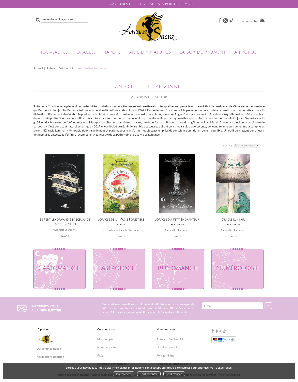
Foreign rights (165, 355)
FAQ (100, 355)
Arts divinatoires (150, 52)
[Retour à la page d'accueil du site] (149, 26)
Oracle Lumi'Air (233, 219)
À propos (245, 52)
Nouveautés (53, 52)
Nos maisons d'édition (50, 356)
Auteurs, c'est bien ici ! (60, 68)
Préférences (123, 374)
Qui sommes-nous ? (48, 348)
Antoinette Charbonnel (65, 229)
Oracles (86, 52)
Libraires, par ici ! (167, 347)
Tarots (112, 52)
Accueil (38, 68)
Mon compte (105, 339)
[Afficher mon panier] (262, 21)
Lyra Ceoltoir (108, 229)
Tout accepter (149, 374)
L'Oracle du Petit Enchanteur (177, 219)
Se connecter (249, 21)
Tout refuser (174, 374)
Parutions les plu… (246, 145)
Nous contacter (107, 347)
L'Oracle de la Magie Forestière (121, 219)
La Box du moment (203, 52)
